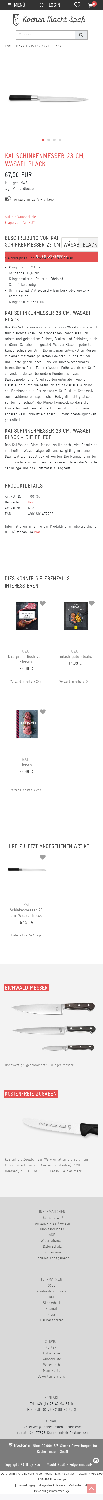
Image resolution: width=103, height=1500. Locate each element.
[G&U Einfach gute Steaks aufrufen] (76, 601)
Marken (22, 46)
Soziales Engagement (52, 1258)
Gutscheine (51, 1353)
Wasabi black (50, 46)
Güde (51, 1285)
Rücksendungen (52, 1229)
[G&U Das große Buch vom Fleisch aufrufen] (27, 601)
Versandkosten (24, 188)
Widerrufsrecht (52, 1240)
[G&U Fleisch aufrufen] (27, 710)
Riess (51, 1314)
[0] (87, 5)
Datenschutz (52, 1246)
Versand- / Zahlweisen (52, 1223)
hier (37, 532)
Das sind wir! (52, 1217)
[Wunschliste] (77, 5)
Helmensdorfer (51, 1320)
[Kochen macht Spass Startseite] (9, 46)
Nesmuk (52, 1308)
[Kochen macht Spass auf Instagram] (96, 1461)
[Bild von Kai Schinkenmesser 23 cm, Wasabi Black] (49, 105)
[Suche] (81, 35)
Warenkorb (51, 1364)
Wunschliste (51, 1359)
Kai (33, 46)
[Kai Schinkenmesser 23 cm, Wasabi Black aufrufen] (27, 855)
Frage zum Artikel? (20, 222)
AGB (52, 1234)
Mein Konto (51, 1370)
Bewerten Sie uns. (52, 1376)
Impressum (52, 1252)
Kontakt (51, 1347)
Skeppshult (51, 1302)
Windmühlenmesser (51, 1291)
